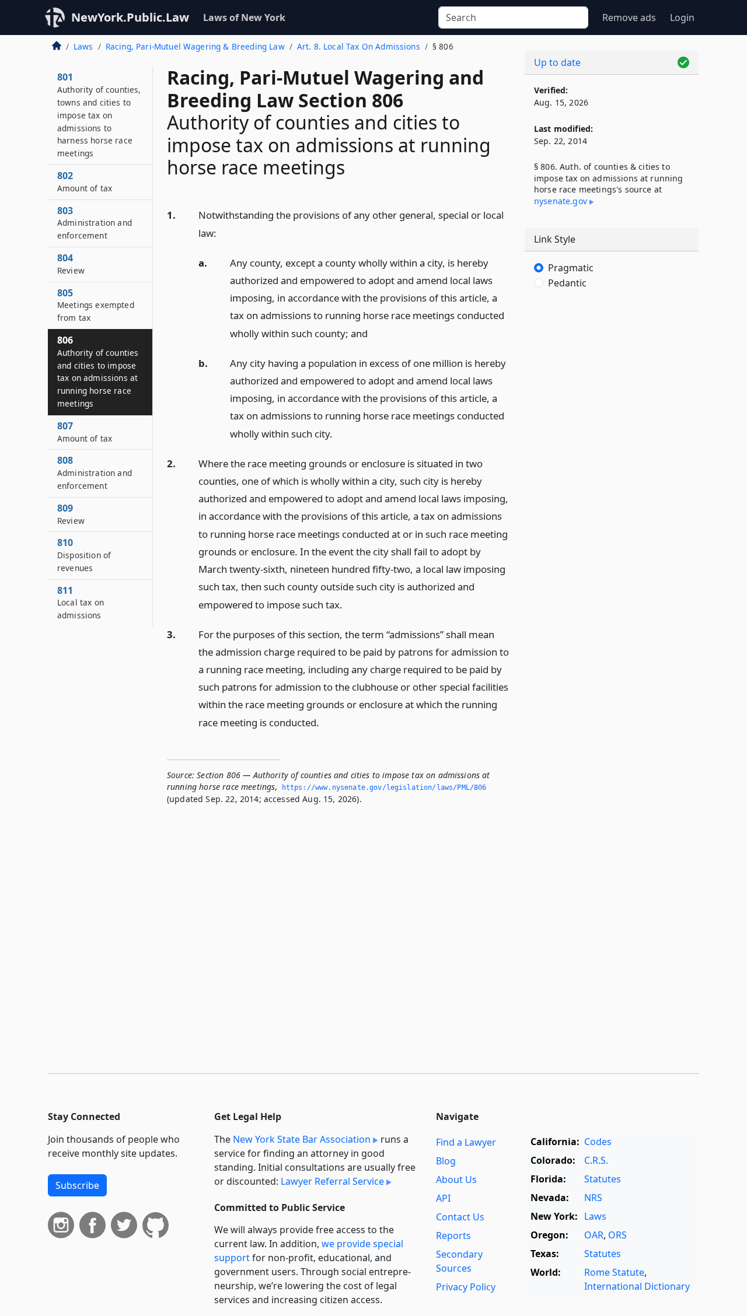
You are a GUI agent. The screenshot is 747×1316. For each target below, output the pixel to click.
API (443, 1198)
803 (94, 223)
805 (95, 305)
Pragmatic (571, 267)
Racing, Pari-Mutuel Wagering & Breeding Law (195, 46)
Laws (83, 46)
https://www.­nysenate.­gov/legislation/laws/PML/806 (384, 787)
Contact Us (460, 1216)
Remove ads (629, 17)
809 (71, 514)
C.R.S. (596, 1160)
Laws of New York (244, 17)
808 (94, 472)
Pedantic (567, 282)
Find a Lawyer (466, 1142)
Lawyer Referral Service (332, 1181)
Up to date (557, 62)
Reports (453, 1235)
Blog (446, 1160)
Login (682, 17)
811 (80, 602)
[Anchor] (223, 232)
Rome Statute (614, 1272)
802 (84, 181)
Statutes (602, 1178)
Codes (598, 1141)
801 (99, 115)
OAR (593, 1234)
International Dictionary (637, 1286)
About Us (456, 1179)
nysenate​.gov (560, 200)
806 (97, 371)
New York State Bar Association (302, 1139)
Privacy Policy (465, 1286)
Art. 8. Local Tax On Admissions (358, 46)
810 (84, 554)
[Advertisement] (611, 492)
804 (71, 263)
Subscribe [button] (77, 1185)
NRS (593, 1197)
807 (84, 431)
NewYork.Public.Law (130, 17)
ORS (617, 1234)
